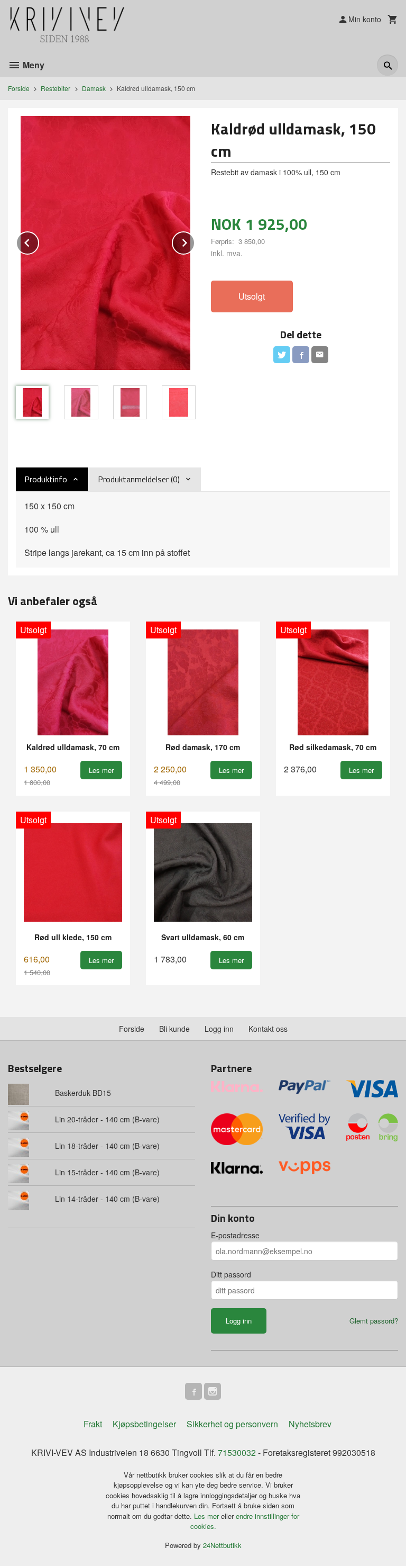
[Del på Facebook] (300, 354)
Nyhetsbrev (310, 1424)
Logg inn (219, 1028)
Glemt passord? (373, 1321)
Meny (32, 65)
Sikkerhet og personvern (232, 1424)
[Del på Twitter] (281, 354)
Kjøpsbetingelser (144, 1424)
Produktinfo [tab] (45, 479)
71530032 (237, 1452)
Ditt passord (231, 1274)
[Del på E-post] (319, 354)
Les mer (207, 1516)
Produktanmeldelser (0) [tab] (139, 479)
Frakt (93, 1424)
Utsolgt (251, 296)
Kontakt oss (268, 1028)
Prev (38, 241)
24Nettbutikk (222, 1545)
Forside (19, 88)
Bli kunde (174, 1028)
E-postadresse (235, 1235)
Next (194, 241)
